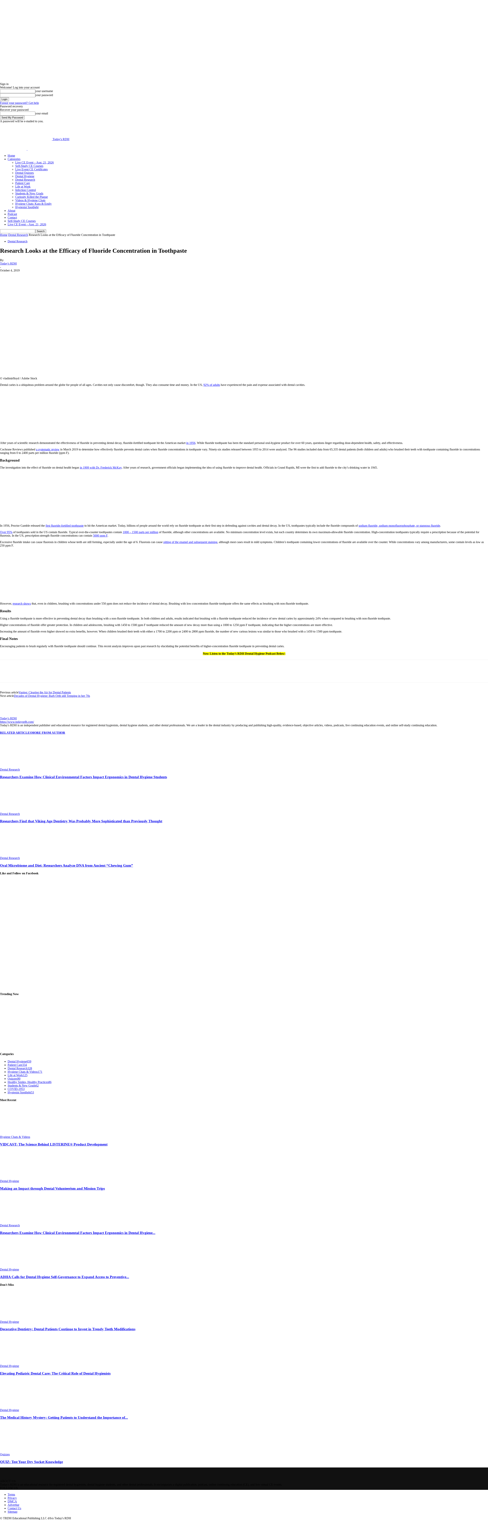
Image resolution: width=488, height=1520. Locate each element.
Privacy (12, 1498)
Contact (12, 217)
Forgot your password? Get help (19, 102)
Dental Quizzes (24, 172)
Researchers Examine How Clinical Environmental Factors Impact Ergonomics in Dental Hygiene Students (83, 777)
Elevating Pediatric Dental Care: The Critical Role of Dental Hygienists (55, 1373)
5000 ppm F (100, 535)
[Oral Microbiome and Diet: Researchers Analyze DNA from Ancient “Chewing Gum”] (21, 854)
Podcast (12, 214)
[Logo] (13, 149)
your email (41, 113)
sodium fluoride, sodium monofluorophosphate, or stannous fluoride (399, 525)
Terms (11, 1494)
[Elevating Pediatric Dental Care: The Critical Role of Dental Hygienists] (21, 1362)
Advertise (13, 1504)
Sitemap (12, 1511)
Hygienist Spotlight (27, 207)
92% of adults (211, 384)
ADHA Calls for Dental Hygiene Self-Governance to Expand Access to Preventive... (64, 1277)
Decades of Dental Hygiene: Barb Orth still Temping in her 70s (52, 695)
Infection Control (25, 190)
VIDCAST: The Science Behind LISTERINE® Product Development (54, 1144)
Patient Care (22, 183)
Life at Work (22, 186)
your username (44, 91)
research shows (22, 603)
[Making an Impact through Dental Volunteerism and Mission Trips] (21, 1177)
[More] (95, 276)
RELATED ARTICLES (15, 732)
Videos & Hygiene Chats (30, 200)
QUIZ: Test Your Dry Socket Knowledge (31, 1462)
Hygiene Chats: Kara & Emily (33, 203)
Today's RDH (8, 263)
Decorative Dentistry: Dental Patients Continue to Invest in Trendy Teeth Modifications (67, 1329)
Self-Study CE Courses (29, 166)
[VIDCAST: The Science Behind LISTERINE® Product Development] (21, 1133)
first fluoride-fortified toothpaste (65, 525)
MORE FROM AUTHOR (48, 732)
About (11, 210)
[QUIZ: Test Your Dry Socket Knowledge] (21, 1451)
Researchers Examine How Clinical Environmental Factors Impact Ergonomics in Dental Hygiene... (77, 1233)
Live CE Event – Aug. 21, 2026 (34, 162)
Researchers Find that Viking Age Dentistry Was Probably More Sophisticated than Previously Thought (81, 821)
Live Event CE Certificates (31, 169)
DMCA (12, 1501)
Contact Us (14, 1508)
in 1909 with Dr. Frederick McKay (101, 467)
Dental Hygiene (24, 176)
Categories (14, 159)
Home (11, 155)
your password (44, 95)
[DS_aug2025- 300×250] (28, 597)
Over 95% (6, 532)
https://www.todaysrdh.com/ (17, 721)
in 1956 (190, 443)
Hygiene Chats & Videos (15, 1137)
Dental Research (25, 179)
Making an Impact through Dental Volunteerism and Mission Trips (52, 1188)
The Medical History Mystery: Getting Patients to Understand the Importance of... (64, 1418)
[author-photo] (9, 715)
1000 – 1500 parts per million (140, 532)
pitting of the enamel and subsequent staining (190, 542)
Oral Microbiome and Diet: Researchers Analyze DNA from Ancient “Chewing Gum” (66, 865)
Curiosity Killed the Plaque (31, 196)
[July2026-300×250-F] (28, 436)
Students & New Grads (29, 193)
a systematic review (47, 449)
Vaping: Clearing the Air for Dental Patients (44, 692)
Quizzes (5, 1454)
